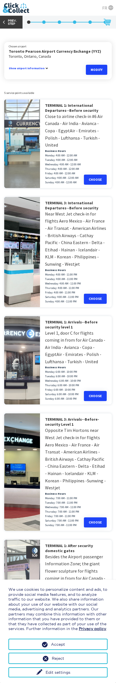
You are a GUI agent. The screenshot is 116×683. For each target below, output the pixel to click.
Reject (58, 658)
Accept (58, 644)
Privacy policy (92, 628)
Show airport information (26, 68)
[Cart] (107, 22)
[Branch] (28, 22)
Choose (95, 179)
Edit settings (58, 672)
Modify (96, 70)
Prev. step (12, 22)
